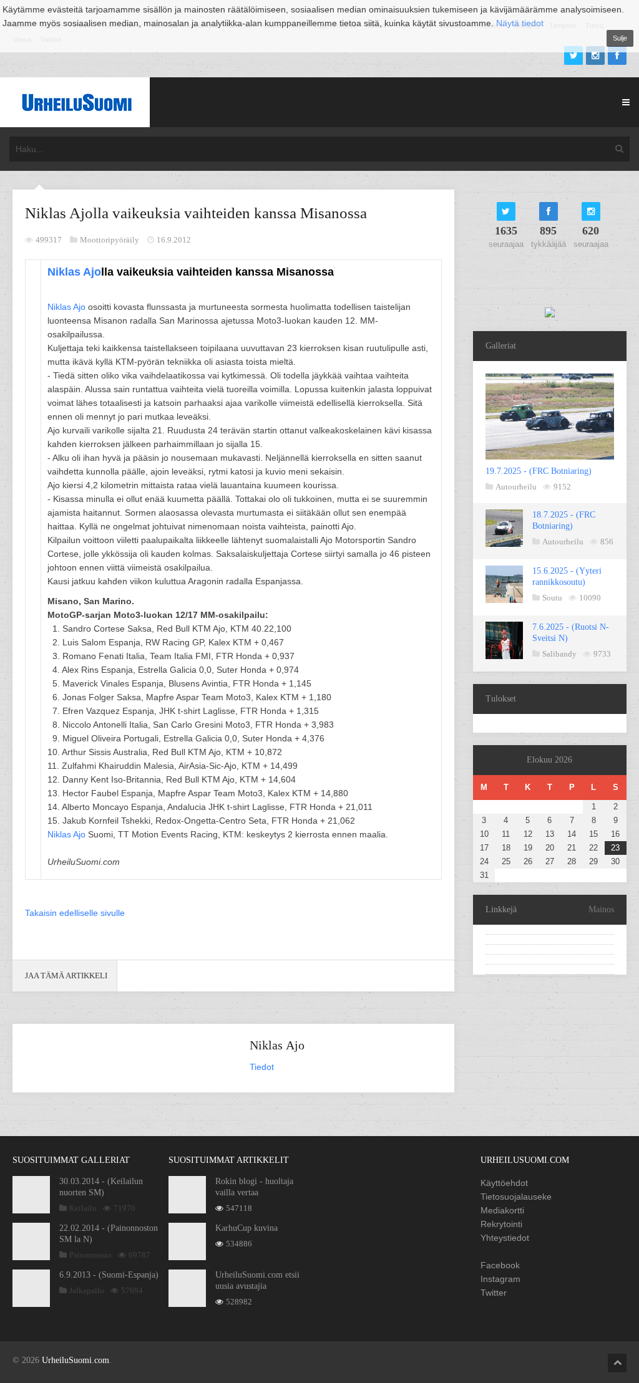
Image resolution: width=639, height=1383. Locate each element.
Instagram (500, 1279)
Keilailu (83, 1208)
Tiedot (262, 1067)
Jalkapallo (86, 1290)
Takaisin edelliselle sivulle (75, 913)
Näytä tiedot (520, 23)
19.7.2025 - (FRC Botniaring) (538, 471)
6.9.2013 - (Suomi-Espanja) (109, 1274)
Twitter (493, 1293)
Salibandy (559, 653)
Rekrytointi (501, 1224)
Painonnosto (90, 1255)
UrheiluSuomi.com (75, 1360)
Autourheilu (516, 486)
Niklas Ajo (74, 272)
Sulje (620, 38)
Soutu (552, 597)
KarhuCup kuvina (246, 1228)
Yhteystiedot (504, 1238)
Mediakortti (502, 1210)
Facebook (500, 1265)
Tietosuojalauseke (516, 1197)
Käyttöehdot (504, 1183)
